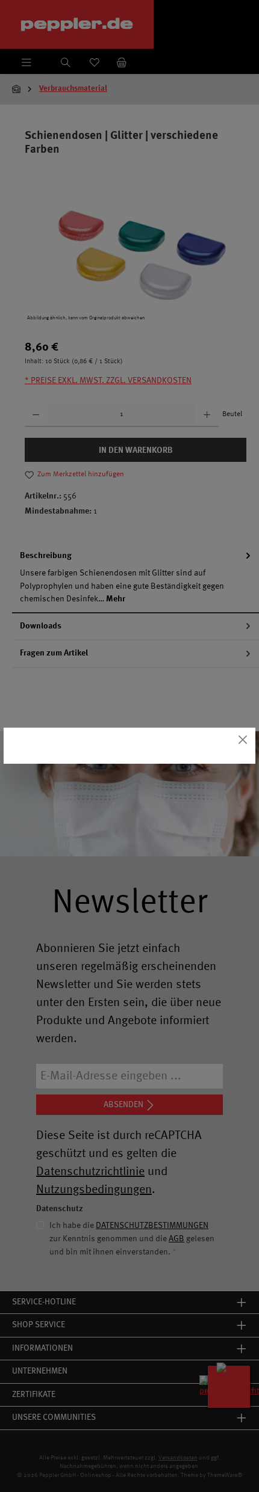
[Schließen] (243, 740)
